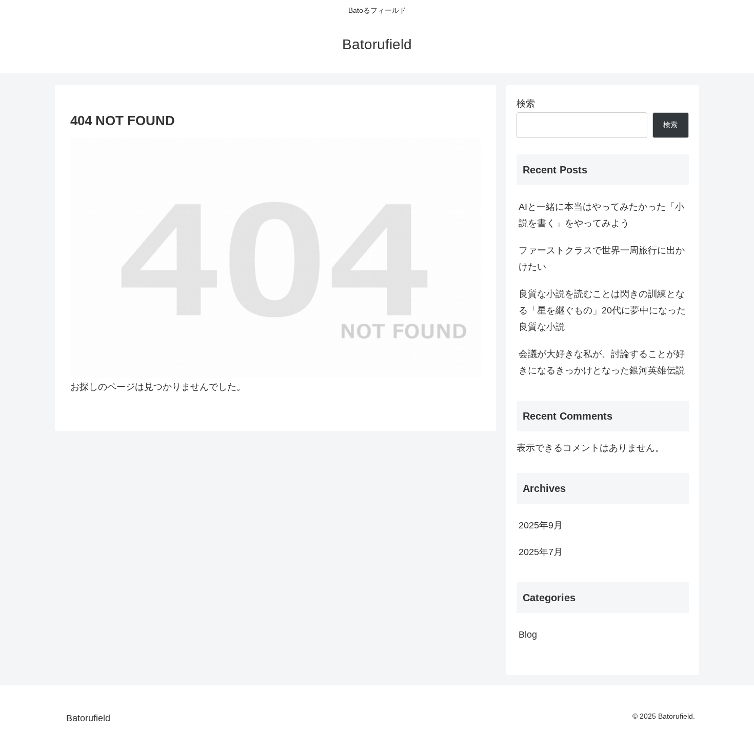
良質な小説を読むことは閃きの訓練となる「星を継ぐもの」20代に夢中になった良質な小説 (602, 310)
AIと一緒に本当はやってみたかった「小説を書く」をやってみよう (601, 215)
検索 (526, 103)
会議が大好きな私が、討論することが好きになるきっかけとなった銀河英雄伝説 (602, 362)
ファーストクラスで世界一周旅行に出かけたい (602, 258)
